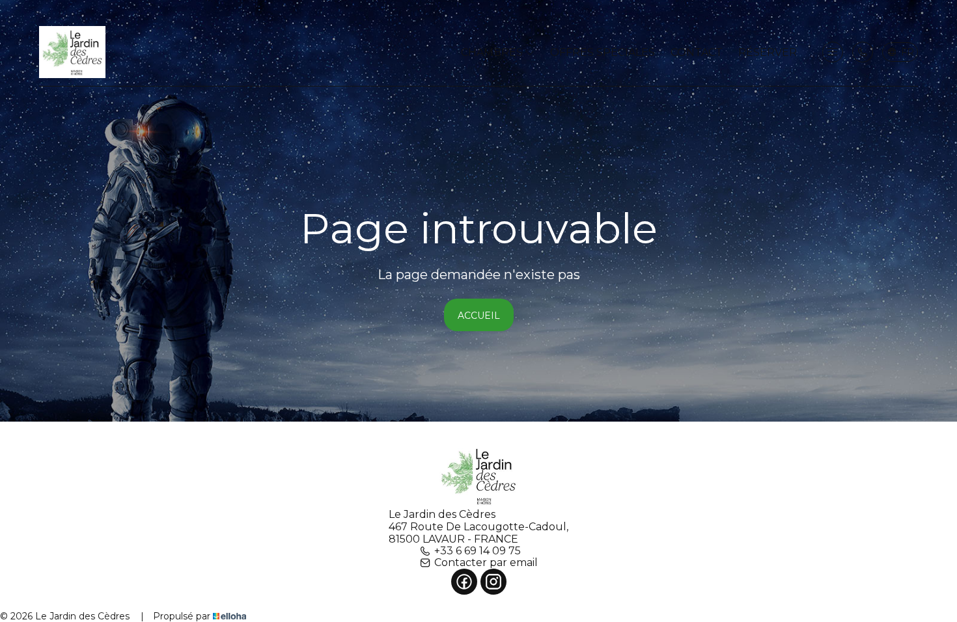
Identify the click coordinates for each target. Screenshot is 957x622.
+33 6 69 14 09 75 (477, 551)
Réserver (767, 52)
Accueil (479, 315)
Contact (697, 52)
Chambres (493, 52)
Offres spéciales (602, 52)
